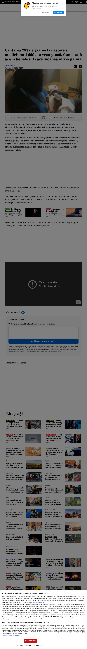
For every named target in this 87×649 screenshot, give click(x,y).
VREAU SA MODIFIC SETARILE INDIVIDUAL (30, 645)
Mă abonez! (58, 12)
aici (51, 612)
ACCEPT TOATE (30, 641)
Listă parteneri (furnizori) (10, 635)
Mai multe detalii (39, 602)
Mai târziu (45, 12)
